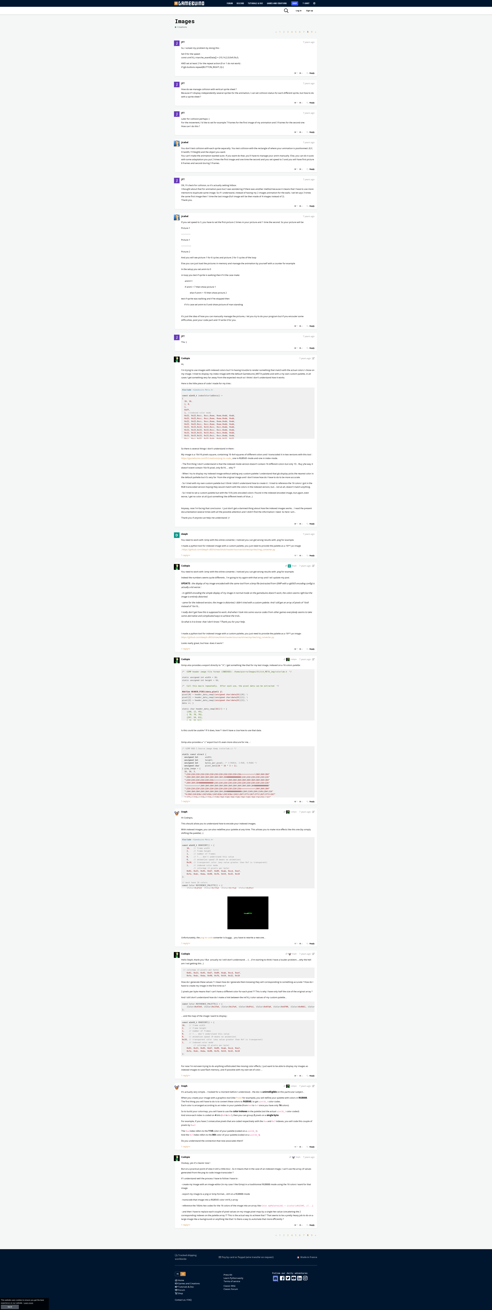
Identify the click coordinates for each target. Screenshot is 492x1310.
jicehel (184, 142)
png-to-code (206, 937)
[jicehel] (177, 143)
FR (178, 1274)
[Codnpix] (177, 359)
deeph (184, 534)
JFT (183, 42)
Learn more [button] (28, 1303)
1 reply (184, 555)
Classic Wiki (229, 1285)
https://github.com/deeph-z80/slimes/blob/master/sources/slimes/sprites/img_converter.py (228, 549)
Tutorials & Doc (255, 3)
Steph (184, 811)
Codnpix (185, 358)
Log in (298, 10)
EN (183, 1274)
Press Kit (228, 1274)
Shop (294, 3)
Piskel (239, 1097)
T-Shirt (306, 3)
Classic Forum (231, 1289)
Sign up (309, 10)
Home (180, 1280)
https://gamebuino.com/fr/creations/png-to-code (206, 458)
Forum (230, 3)
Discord (240, 3)
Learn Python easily (233, 1278)
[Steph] (177, 812)
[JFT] (177, 42)
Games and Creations (277, 3)
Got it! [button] (10, 1307)
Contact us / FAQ (183, 1299)
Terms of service (232, 1281)
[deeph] (177, 534)
